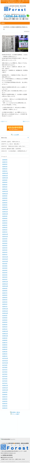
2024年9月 (4, 195)
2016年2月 (4, 408)
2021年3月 (4, 274)
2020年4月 (4, 299)
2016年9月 (4, 392)
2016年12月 (5, 385)
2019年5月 (4, 322)
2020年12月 (5, 281)
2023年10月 (5, 213)
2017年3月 (4, 378)
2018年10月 (5, 335)
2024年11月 (5, 193)
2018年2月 (4, 353)
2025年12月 (5, 173)
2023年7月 (4, 220)
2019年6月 (4, 320)
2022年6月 (4, 243)
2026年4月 (4, 166)
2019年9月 (4, 315)
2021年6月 (4, 268)
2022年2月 (4, 252)
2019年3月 (4, 324)
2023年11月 (5, 211)
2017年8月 (4, 367)
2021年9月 (4, 263)
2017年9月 (4, 365)
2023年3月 (4, 227)
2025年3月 (4, 186)
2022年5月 (4, 245)
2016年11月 (5, 387)
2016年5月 (4, 401)
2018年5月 (4, 347)
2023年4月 (4, 225)
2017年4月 (4, 376)
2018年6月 (4, 344)
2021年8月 (4, 265)
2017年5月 (4, 374)
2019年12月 (5, 308)
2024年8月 (4, 198)
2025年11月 (5, 175)
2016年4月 (4, 403)
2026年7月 (4, 162)
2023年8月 (4, 218)
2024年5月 (4, 202)
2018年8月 (4, 340)
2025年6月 (4, 182)
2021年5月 (4, 270)
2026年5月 (4, 164)
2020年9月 (4, 288)
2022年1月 (4, 254)
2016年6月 (4, 399)
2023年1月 (4, 232)
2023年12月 (5, 209)
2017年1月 (4, 383)
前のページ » (26, 121)
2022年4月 (4, 247)
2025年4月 (4, 184)
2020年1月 (4, 306)
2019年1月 (4, 329)
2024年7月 (4, 200)
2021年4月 (4, 272)
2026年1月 (4, 171)
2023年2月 (4, 229)
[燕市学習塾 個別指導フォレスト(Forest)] (15, 10)
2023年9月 (4, 216)
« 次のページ (4, 121)
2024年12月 (5, 191)
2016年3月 (4, 405)
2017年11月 (5, 360)
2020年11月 (5, 283)
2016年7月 (4, 396)
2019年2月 (4, 326)
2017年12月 (5, 358)
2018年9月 (4, 338)
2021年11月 (5, 259)
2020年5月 (4, 297)
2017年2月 (4, 381)
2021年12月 (5, 256)
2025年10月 (5, 177)
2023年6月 (4, 223)
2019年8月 (4, 317)
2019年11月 (5, 311)
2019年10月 (5, 313)
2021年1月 (4, 279)
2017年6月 (4, 371)
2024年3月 (4, 204)
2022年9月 (4, 238)
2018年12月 (5, 331)
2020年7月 (4, 293)
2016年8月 (4, 394)
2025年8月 (4, 180)
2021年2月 (4, 277)
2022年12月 (5, 234)
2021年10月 (5, 261)
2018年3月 (4, 351)
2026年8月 (4, 159)
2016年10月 (5, 390)
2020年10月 (5, 286)
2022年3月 (4, 250)
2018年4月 (4, 349)
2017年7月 (4, 369)
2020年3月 (4, 302)
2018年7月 (4, 342)
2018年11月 (5, 333)
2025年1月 (4, 189)
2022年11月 (5, 236)
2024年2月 (4, 207)
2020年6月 (4, 295)
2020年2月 (4, 304)
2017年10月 (5, 362)
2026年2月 (4, 168)
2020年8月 (4, 290)
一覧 (28, 137)
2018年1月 (4, 356)
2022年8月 (4, 241)
